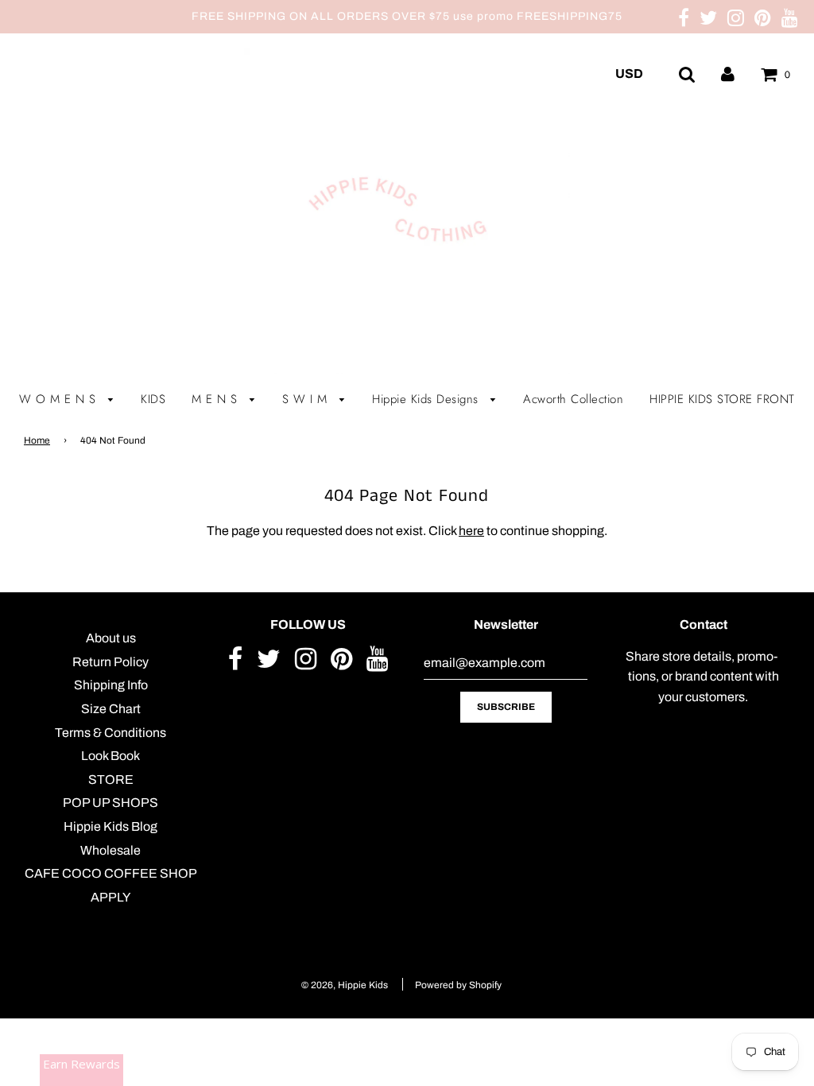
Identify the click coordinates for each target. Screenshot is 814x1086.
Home (37, 440)
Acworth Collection (573, 399)
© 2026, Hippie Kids (344, 985)
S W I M (306, 399)
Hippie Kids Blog (110, 826)
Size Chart (111, 709)
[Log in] (728, 73)
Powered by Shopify (458, 985)
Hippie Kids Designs (427, 399)
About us (111, 638)
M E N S (217, 399)
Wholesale (110, 850)
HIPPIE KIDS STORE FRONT (722, 399)
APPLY (110, 897)
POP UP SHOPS (110, 802)
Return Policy (110, 662)
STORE (111, 779)
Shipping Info (111, 685)
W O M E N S (59, 399)
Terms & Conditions (110, 732)
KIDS (153, 399)
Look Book (110, 755)
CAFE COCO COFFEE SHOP (111, 873)
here (471, 530)
